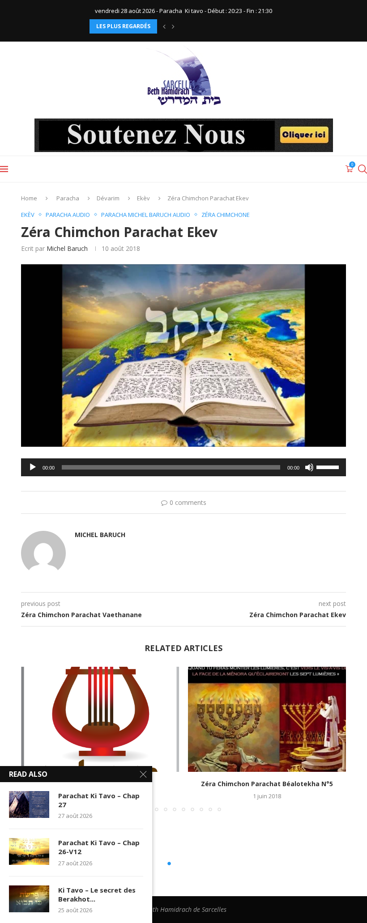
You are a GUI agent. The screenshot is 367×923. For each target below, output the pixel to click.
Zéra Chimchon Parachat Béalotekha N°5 (267, 783)
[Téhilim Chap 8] (100, 719)
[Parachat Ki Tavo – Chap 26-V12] (29, 851)
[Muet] (309, 467)
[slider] (328, 466)
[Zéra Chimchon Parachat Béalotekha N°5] (267, 719)
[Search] (362, 169)
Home (29, 198)
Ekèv (143, 198)
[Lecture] (32, 467)
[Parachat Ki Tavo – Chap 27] (29, 804)
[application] (183, 467)
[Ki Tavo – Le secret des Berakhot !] (29, 898)
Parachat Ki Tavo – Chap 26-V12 (99, 847)
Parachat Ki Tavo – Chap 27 (99, 800)
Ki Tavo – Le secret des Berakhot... (97, 894)
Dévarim (108, 198)
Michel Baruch (67, 248)
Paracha (67, 198)
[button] (164, 26)
